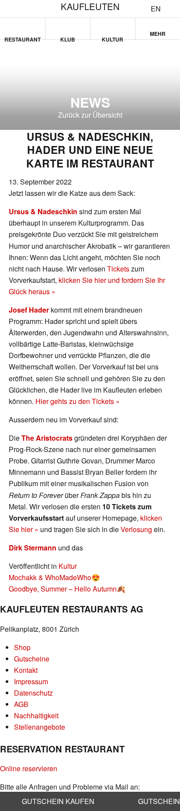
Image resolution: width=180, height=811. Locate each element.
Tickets (118, 269)
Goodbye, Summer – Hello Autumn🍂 (67, 589)
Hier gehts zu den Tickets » (77, 401)
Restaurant (22, 37)
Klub (67, 37)
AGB (21, 704)
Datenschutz (33, 693)
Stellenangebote (39, 727)
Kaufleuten (90, 6)
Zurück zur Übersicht (90, 115)
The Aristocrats (47, 438)
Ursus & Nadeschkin (43, 211)
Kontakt (26, 670)
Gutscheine (31, 659)
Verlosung (136, 529)
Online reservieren (28, 768)
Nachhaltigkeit (36, 715)
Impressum (31, 681)
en (156, 8)
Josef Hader (29, 310)
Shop (22, 647)
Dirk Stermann (32, 548)
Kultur (112, 37)
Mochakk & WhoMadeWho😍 (54, 577)
